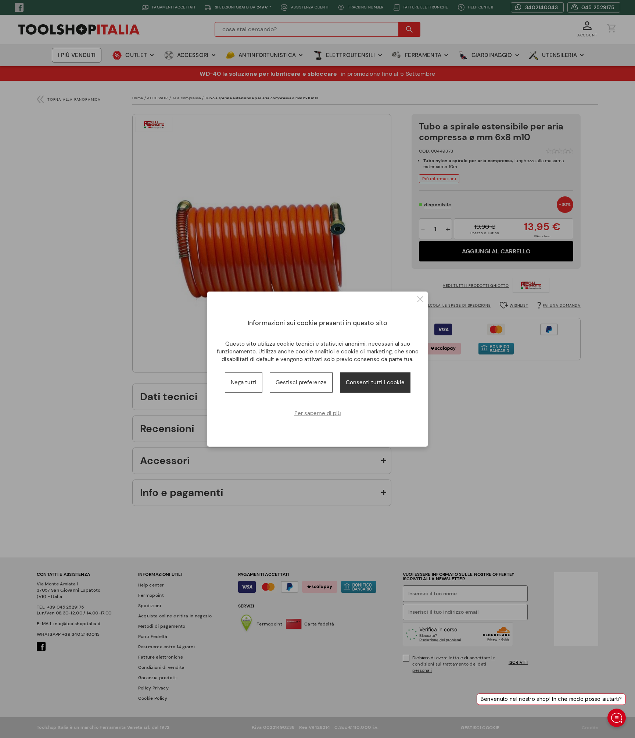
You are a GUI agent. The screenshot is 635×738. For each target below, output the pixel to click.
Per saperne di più (317, 413)
